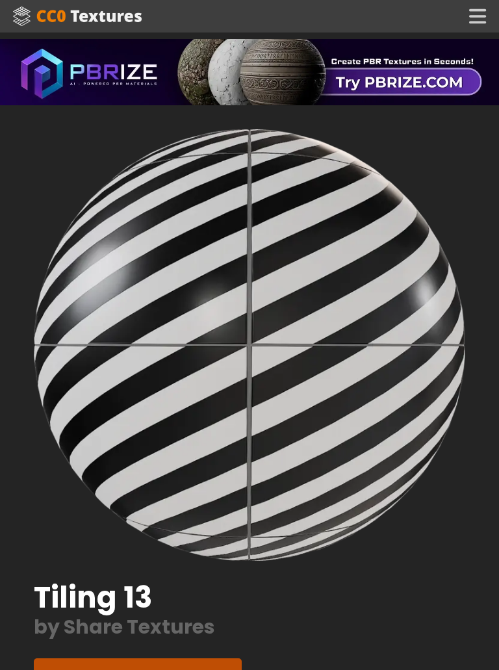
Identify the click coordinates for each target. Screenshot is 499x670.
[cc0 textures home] (77, 16)
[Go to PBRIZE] (249, 71)
